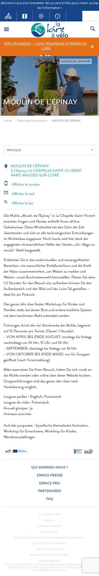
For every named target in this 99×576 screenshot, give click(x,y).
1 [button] (41, 55)
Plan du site (50, 532)
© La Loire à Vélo (49, 514)
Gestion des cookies (49, 549)
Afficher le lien (18, 203)
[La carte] (25, 16)
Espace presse (49, 475)
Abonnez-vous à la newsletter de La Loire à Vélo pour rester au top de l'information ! (49, 5)
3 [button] (46, 55)
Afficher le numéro (22, 184)
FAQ (49, 499)
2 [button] (43, 55)
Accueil (8, 120)
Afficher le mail (19, 194)
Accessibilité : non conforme (49, 555)
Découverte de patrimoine (32, 120)
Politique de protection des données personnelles (49, 537)
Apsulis (49, 520)
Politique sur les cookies (49, 543)
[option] (45, 45)
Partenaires (49, 491)
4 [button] (49, 55)
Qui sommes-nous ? (49, 467)
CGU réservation (49, 560)
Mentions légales (49, 526)
